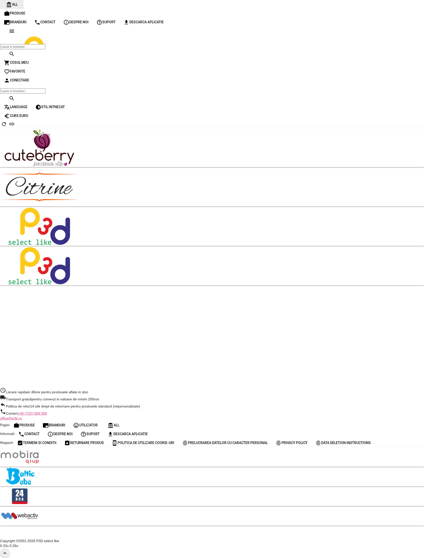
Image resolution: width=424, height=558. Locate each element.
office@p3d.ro (11, 418)
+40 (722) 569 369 (32, 413)
